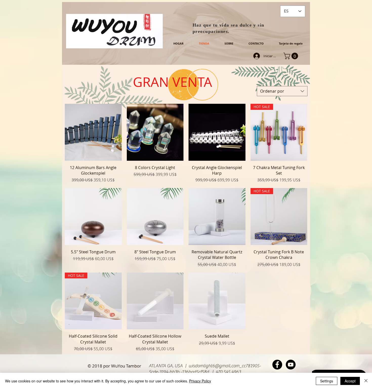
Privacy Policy (200, 380)
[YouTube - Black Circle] (291, 365)
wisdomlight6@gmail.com (214, 365)
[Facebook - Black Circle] (277, 365)
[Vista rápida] (93, 132)
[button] (291, 56)
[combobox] (282, 91)
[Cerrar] (366, 381)
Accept (350, 380)
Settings (326, 380)
